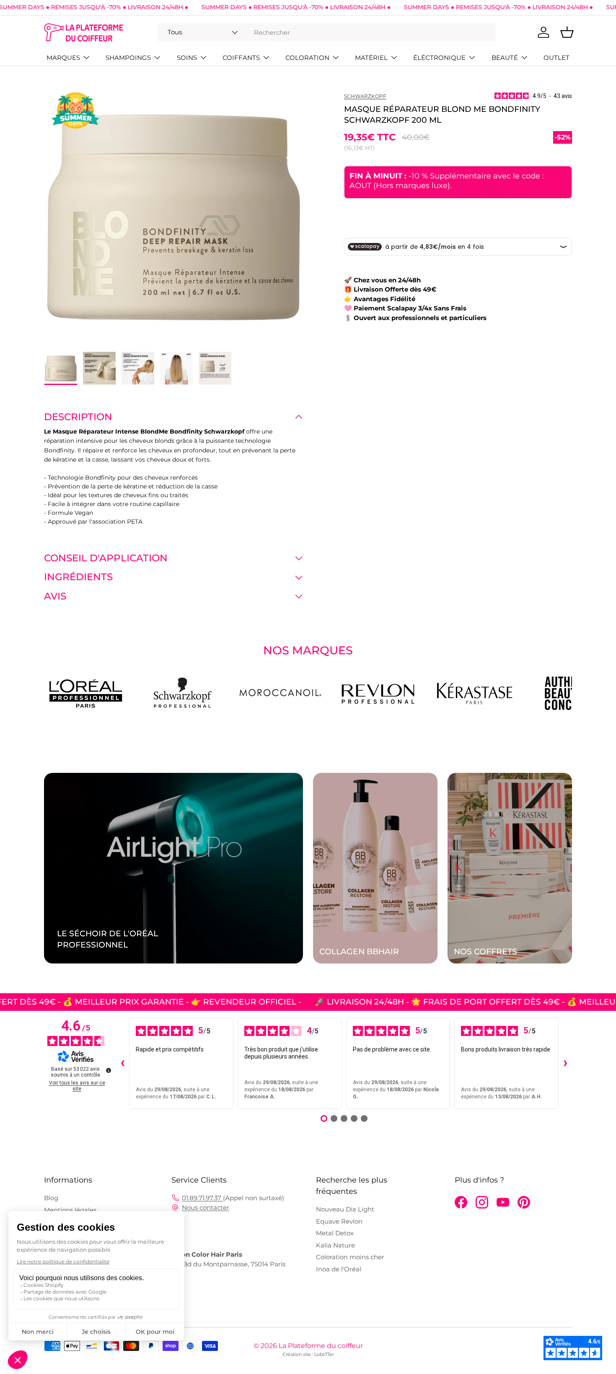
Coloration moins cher (350, 1257)
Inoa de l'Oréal (338, 1269)
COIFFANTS (241, 58)
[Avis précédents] (122, 1063)
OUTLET (556, 58)
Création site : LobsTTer (308, 1354)
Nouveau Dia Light (345, 1209)
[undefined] (108, 1070)
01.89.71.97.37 (202, 1198)
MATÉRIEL (371, 58)
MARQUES (63, 58)
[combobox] (326, 32)
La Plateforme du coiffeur (321, 1346)
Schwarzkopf (365, 96)
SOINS (187, 58)
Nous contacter (205, 1207)
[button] (567, 32)
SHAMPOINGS (128, 58)
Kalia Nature (335, 1245)
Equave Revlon (339, 1221)
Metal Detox (335, 1233)
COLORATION (307, 58)
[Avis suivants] (565, 1063)
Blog (51, 1198)
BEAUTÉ (505, 58)
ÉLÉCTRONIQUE (439, 58)
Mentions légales (70, 1210)
